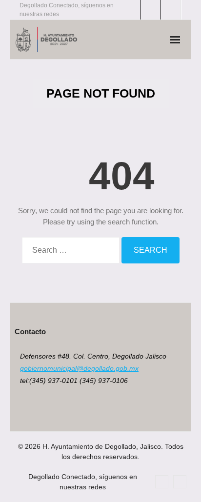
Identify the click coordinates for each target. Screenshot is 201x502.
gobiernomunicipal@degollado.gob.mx (79, 368)
